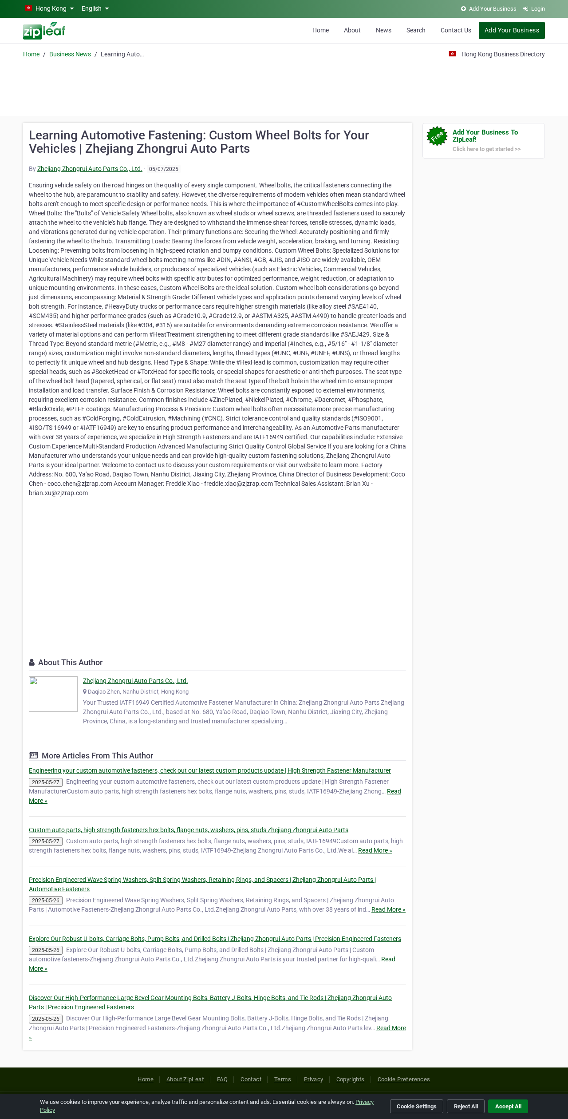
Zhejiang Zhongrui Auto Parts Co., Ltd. (89, 168)
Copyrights (350, 1079)
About (352, 30)
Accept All (508, 1106)
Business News (70, 54)
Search (416, 30)
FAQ (222, 1079)
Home (320, 30)
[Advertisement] (284, 90)
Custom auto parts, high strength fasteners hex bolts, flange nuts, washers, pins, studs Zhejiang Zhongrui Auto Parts (188, 829)
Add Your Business (512, 30)
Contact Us (456, 30)
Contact (251, 1079)
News (383, 30)
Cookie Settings (417, 1106)
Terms (282, 1079)
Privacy (313, 1079)
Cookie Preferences (404, 1079)
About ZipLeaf (185, 1079)
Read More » (375, 850)
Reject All (466, 1106)
